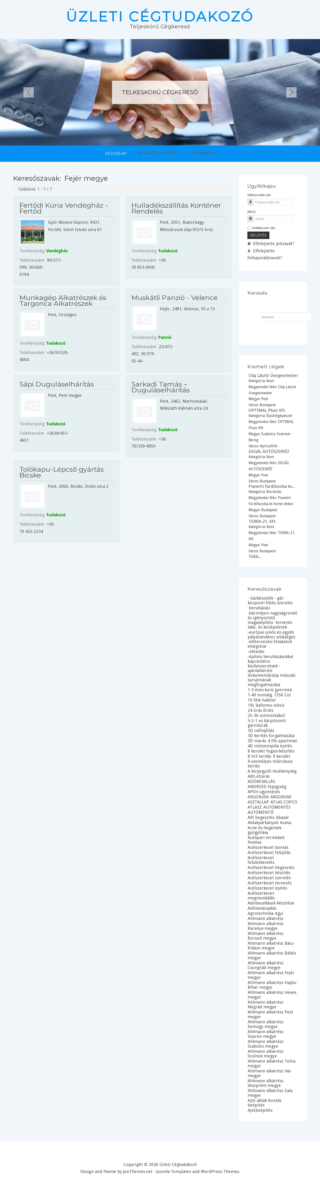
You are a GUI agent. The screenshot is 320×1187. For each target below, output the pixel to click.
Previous (28, 92)
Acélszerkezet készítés (269, 872)
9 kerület (281, 756)
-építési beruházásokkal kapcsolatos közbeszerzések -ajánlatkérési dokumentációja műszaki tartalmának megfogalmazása (271, 670)
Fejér (165, 308)
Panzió (164, 337)
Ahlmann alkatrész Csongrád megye (265, 965)
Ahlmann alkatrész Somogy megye (265, 1024)
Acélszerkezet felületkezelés (261, 860)
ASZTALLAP (258, 802)
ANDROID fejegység (267, 786)
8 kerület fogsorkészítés (271, 751)
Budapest (268, 405)
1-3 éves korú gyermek (270, 689)
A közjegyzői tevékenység (272, 771)
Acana (285, 822)
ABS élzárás (259, 776)
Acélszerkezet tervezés (269, 882)
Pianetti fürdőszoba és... (272, 486)
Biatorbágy (193, 222)
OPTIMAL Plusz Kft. (267, 410)
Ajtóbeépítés (260, 1110)
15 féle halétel (261, 700)
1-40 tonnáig (260, 694)
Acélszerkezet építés (267, 888)
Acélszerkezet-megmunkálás (261, 895)
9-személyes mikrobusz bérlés (270, 763)
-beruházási (259, 607)
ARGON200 (258, 796)
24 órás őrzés (260, 710)
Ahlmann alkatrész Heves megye (272, 994)
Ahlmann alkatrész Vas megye (269, 1073)
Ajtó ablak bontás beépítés (264, 1102)
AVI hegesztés (261, 817)
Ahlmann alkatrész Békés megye (272, 955)
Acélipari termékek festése (266, 840)
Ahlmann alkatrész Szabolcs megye (265, 1044)
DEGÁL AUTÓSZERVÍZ (269, 451)
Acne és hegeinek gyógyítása (264, 830)
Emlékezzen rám (263, 228)
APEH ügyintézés (264, 791)
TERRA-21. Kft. (262, 521)
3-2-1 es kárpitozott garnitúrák (267, 723)
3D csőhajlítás (261, 730)
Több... (255, 556)
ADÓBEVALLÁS (261, 781)
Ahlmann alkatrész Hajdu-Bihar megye (272, 985)
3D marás (257, 740)
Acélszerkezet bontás (268, 847)
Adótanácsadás (262, 908)
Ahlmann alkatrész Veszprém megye (265, 1083)
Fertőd (54, 229)
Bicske (77, 486)
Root (270, 381)
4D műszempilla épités (270, 745)
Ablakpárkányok (263, 822)
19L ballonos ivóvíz (266, 705)
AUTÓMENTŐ (261, 812)
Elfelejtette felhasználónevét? (264, 254)
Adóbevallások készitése (271, 903)
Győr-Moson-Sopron (68, 222)
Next (291, 92)
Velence (191, 308)
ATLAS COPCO (284, 802)
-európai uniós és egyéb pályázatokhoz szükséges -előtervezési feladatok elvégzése (271, 639)
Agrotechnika (260, 913)
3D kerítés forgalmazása (271, 735)
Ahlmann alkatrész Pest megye (270, 1014)
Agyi (279, 913)
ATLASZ (255, 807)
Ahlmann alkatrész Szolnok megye (265, 1053)
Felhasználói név (259, 195)
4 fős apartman (282, 740)
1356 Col (282, 694)
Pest (164, 222)
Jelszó (251, 212)
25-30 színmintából (266, 715)
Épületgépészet (279, 415)
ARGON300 (280, 796)
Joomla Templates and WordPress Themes (197, 1171)
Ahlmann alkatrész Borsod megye (265, 936)
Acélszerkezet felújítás (269, 852)
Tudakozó (168, 250)
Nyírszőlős (268, 446)
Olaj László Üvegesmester (273, 375)
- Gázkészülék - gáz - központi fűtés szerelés (270, 600)
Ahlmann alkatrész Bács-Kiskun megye (271, 945)
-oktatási (256, 651)
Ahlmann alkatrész (265, 918)
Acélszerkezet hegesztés (271, 867)
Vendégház (57, 250)
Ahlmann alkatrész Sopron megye (265, 1034)
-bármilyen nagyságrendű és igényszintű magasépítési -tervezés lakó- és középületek (272, 620)
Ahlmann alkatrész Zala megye (270, 1093)
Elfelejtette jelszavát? (273, 243)
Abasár (282, 817)
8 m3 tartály (259, 756)
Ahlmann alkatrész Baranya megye (265, 926)
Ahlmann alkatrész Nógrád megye (265, 1004)
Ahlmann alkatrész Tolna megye (271, 1063)
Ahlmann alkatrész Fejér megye (271, 975)
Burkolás (273, 491)
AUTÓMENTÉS (276, 807)
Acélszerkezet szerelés (269, 877)
